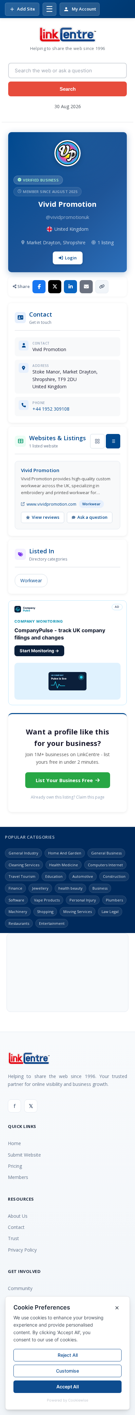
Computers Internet (105, 864)
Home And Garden (64, 853)
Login (71, 258)
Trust (13, 1238)
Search (68, 89)
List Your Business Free (64, 780)
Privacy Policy (22, 1250)
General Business (106, 853)
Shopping (45, 911)
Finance (15, 888)
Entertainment (52, 923)
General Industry (23, 853)
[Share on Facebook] (39, 286)
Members (18, 1177)
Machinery (18, 911)
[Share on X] (54, 286)
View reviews (45, 517)
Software (16, 900)
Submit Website (24, 1155)
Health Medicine (63, 864)
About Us (18, 1216)
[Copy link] (101, 286)
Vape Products (47, 900)
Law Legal (110, 911)
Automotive (82, 876)
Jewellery (40, 888)
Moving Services (77, 911)
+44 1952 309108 (50, 409)
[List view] (113, 441)
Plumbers (114, 900)
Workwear (31, 580)
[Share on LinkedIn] (70, 286)
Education (54, 876)
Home (14, 1143)
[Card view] (97, 441)
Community (20, 1288)
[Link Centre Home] (67, 34)
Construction (114, 876)
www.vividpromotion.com (51, 504)
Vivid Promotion (40, 470)
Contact (16, 1227)
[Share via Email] (86, 286)
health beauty (70, 888)
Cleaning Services (24, 864)
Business (99, 888)
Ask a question (92, 517)
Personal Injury (82, 900)
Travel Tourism (22, 876)
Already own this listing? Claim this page (68, 797)
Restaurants (19, 923)
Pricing (15, 1166)
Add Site (26, 9)
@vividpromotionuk (67, 217)
